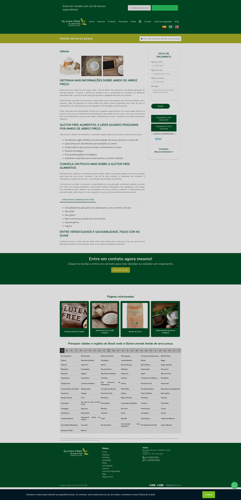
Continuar (209, 495)
